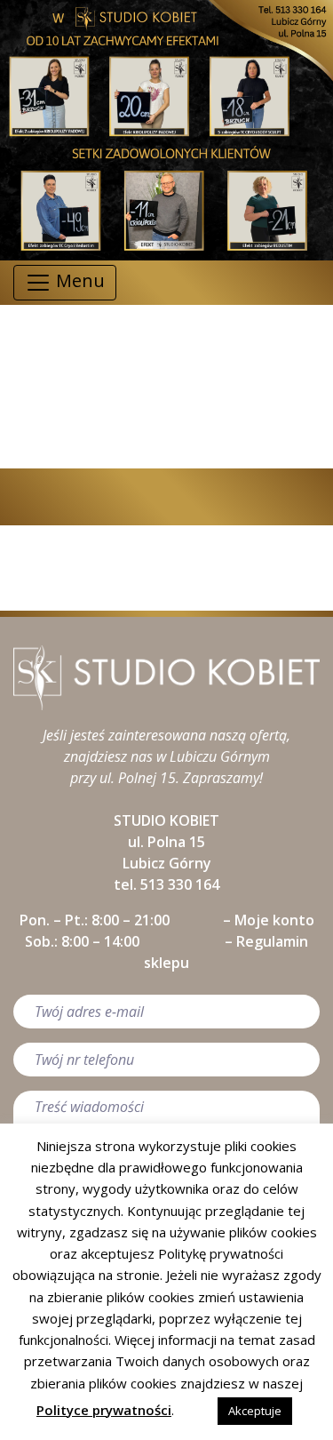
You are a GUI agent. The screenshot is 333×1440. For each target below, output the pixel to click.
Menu (78, 280)
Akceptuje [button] (254, 1411)
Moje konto (274, 920)
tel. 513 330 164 (166, 884)
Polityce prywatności (103, 1410)
